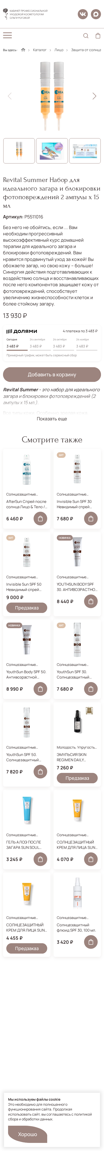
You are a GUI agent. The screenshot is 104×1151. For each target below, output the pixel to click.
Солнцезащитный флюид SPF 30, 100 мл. (76, 927)
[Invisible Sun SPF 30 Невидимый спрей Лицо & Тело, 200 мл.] (77, 469)
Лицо (59, 49)
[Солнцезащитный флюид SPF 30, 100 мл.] (77, 893)
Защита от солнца (86, 49)
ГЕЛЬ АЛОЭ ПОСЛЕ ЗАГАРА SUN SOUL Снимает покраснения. (23, 844)
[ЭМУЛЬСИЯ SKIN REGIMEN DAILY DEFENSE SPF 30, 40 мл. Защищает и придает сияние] (77, 722)
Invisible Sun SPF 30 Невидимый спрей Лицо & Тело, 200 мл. (75, 504)
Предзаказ (27, 608)
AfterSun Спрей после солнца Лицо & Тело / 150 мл (26, 504)
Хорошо (27, 1134)
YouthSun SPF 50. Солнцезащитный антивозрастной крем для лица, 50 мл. (26, 757)
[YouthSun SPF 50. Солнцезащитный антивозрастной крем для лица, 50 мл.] (26, 722)
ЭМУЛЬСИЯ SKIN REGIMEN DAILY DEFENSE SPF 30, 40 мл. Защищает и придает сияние (74, 757)
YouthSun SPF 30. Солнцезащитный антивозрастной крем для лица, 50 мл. (76, 674)
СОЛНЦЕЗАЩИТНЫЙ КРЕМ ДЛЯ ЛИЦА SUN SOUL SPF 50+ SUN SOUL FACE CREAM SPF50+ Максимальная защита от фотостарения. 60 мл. (26, 927)
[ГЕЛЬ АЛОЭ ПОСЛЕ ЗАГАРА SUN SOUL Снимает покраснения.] (26, 810)
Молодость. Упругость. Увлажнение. (76, 750)
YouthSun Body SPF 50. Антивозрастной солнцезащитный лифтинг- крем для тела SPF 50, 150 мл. (26, 674)
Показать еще (52, 419)
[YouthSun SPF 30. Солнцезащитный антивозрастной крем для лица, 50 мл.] (77, 640)
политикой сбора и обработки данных (50, 1117)
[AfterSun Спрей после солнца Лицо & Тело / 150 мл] (26, 469)
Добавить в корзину (52, 374)
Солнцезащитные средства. (21, 497)
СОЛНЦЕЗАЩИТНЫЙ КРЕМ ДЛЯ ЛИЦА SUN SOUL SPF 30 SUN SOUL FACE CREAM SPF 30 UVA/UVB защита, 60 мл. (77, 844)
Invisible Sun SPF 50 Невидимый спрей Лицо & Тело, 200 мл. (25, 587)
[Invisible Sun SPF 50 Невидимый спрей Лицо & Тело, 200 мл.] (26, 552)
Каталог (40, 49)
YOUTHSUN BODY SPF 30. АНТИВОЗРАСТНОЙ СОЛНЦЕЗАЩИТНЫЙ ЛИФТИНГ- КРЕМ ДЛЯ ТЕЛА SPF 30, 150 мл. (77, 587)
